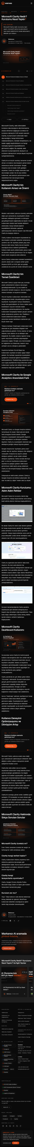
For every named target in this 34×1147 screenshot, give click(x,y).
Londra (20, 1057)
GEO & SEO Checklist (23, 1021)
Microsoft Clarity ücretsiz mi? (14, 105)
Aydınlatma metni (7, 1142)
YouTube (20, 1116)
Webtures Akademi (7, 1032)
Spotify (16, 1119)
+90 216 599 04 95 (23, 1067)
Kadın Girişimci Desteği (24, 1037)
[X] (17, 1126)
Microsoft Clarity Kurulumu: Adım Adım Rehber (17, 89)
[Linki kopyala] (18, 920)
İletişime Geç (10, 399)
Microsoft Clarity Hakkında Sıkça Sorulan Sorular (17, 101)
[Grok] (20, 1126)
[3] (30, 403)
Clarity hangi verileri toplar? (13, 108)
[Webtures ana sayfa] (7, 3)
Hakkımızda (5, 1012)
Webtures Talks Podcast (24, 1018)
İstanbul (20, 1045)
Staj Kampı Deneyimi (7, 1034)
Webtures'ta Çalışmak (7, 1029)
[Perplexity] (13, 1126)
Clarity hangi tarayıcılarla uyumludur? (15, 111)
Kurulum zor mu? (11, 114)
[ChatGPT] (3, 1126)
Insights (14, 11)
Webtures (5, 11)
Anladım (16, 1143)
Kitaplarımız (21, 1012)
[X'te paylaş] (14, 920)
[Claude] (6, 1126)
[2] (29, 403)
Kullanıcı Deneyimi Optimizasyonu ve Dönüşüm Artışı (18, 97)
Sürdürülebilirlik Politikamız (25, 1034)
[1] (27, 403)
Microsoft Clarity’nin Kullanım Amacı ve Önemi (17, 77)
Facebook (5, 1119)
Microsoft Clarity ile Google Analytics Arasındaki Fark (19, 85)
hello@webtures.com (23, 1069)
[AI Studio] (10, 1126)
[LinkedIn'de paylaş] (10, 920)
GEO (7, 1101)
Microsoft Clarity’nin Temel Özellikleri (15, 81)
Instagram (12, 1116)
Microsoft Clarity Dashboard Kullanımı (15, 93)
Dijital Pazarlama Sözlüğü (25, 1015)
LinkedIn (5, 1116)
